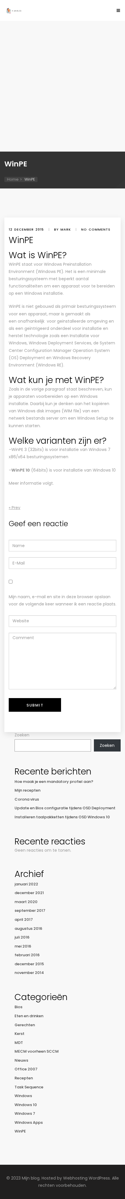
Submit (34, 705)
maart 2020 (26, 902)
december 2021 (29, 893)
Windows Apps (29, 1122)
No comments (95, 229)
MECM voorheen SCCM (37, 1051)
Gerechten (25, 1025)
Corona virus (27, 799)
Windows (23, 1096)
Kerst (19, 1033)
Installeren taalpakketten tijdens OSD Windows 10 (62, 817)
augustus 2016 (28, 928)
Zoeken (22, 735)
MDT (19, 1042)
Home (13, 179)
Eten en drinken (29, 1016)
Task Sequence (29, 1087)
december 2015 (29, 964)
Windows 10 (26, 1105)
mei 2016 (23, 946)
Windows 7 (25, 1113)
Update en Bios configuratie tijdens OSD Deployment (65, 808)
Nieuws (21, 1060)
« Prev (14, 507)
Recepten (24, 1078)
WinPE (20, 1131)
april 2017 (24, 919)
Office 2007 (26, 1069)
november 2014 (29, 972)
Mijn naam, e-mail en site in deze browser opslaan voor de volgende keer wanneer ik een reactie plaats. (62, 600)
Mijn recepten (27, 790)
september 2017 (30, 910)
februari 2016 (27, 955)
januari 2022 (26, 884)
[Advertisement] (62, 86)
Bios (18, 1007)
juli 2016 (22, 937)
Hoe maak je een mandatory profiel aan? (54, 781)
